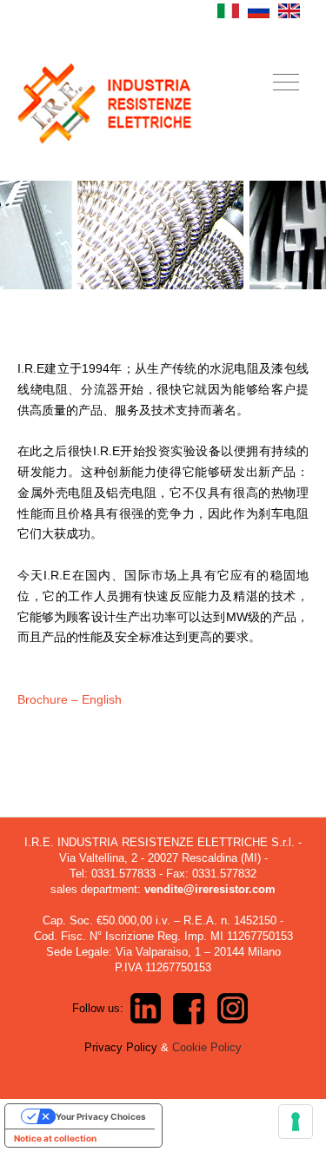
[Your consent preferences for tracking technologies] (295, 1121)
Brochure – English (69, 699)
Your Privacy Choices (101, 1116)
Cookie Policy (207, 1047)
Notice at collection (55, 1138)
